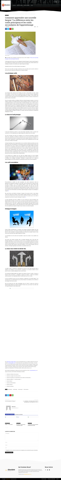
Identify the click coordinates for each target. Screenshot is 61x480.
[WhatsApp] (13, 29)
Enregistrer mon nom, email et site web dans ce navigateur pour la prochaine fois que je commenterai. (22, 450)
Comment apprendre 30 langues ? (10, 401)
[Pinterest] (10, 29)
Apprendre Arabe (7, 423)
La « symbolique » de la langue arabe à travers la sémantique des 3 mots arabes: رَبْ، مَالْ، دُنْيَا (30, 402)
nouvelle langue (15, 389)
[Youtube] (56, 2)
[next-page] (7, 427)
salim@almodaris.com (27, 474)
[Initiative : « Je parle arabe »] (10, 420)
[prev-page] (5, 427)
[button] (58, 2)
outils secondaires (26, 389)
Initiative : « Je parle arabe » (9, 424)
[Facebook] (53, 2)
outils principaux (20, 389)
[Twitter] (55, 2)
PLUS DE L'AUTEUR (18, 414)
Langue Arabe (6, 15)
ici (8, 190)
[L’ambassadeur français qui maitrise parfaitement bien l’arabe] (33, 420)
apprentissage (10, 389)
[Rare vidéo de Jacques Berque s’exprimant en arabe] (21, 420)
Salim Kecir (7, 26)
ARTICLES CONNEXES (10, 414)
